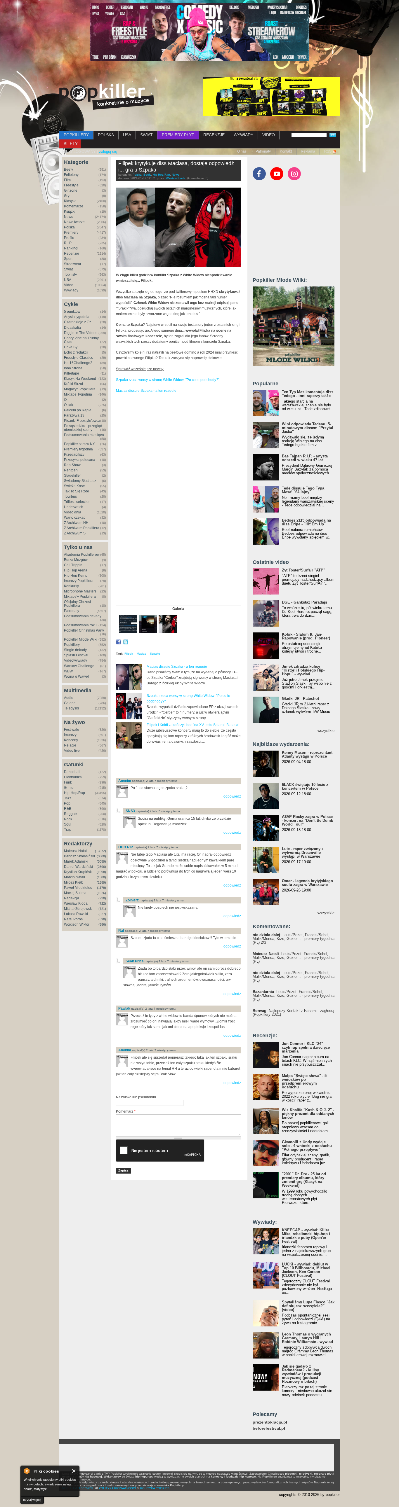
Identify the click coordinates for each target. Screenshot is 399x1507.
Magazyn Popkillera (80, 389)
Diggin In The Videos (80, 333)
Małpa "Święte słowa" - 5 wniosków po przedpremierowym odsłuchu (304, 1081)
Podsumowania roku (80, 625)
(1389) (101, 882)
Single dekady (75, 650)
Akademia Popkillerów (82, 555)
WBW (68, 671)
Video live (72, 751)
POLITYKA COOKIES (154, 1488)
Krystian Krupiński (78, 872)
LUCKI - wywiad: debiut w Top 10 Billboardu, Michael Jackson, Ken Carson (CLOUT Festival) (306, 1270)
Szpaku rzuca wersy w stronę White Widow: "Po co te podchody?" (167, 380)
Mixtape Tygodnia (78, 394)
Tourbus (70, 496)
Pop (67, 803)
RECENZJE (214, 134)
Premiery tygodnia (78, 449)
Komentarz (126, 1111)
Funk (68, 782)
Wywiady (71, 290)
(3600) (101, 856)
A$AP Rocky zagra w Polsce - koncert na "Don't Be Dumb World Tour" (307, 820)
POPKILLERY (76, 134)
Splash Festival (76, 655)
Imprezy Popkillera (78, 581)
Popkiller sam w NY (79, 444)
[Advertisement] (184, 763)
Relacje (70, 745)
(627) (102, 914)
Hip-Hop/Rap (74, 793)
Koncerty (71, 740)
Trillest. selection (77, 502)
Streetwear (72, 264)
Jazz (67, 798)
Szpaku (155, 653)
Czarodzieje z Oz (77, 322)
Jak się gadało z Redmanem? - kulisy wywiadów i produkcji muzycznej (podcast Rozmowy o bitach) (301, 1374)
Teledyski (71, 708)
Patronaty (263, 151)
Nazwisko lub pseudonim (136, 1097)
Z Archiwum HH (76, 523)
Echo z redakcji (76, 352)
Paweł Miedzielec (78, 888)
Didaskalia (72, 328)
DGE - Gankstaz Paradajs (304, 602)
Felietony (71, 175)
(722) (102, 903)
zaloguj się (108, 151)
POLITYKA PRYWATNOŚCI (117, 1488)
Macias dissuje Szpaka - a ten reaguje (146, 391)
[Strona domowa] (106, 96)
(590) (102, 919)
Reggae (70, 814)
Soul (67, 824)
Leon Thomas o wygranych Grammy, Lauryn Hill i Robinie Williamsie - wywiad (307, 1338)
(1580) (101, 877)
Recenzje (71, 253)
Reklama (308, 151)
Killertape (71, 373)
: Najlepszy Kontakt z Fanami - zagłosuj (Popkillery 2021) (293, 1012)
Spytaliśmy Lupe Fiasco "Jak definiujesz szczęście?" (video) (308, 1306)
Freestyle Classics (78, 358)
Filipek (128, 653)
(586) (102, 924)
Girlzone (70, 190)
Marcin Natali (74, 877)
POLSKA (106, 134)
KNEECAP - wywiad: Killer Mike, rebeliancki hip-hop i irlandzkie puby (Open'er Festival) (306, 1236)
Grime (69, 788)
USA (127, 134)
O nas (242, 151)
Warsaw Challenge (79, 666)
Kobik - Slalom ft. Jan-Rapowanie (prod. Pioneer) (306, 636)
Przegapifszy (74, 454)
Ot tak (68, 405)
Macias (141, 653)
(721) (102, 908)
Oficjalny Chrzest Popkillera (77, 604)
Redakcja (71, 898)
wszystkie (326, 730)
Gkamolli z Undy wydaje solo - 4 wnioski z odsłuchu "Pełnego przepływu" (307, 1146)
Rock (68, 819)
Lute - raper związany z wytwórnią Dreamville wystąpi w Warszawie (303, 853)
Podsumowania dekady (82, 616)
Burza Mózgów (76, 560)
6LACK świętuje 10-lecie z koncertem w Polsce (305, 786)
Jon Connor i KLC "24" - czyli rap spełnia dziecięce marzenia (306, 1047)
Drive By (70, 347)
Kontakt (286, 151)
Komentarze (73, 206)
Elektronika (73, 777)
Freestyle (71, 185)
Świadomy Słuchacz (80, 481)
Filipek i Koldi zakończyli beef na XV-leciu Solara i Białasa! (193, 725)
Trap (67, 830)
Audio (68, 698)
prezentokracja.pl (270, 1422)
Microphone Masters (80, 591)
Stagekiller (72, 475)
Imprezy (70, 735)
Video (68, 285)
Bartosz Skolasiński (79, 856)
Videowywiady (75, 660)
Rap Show (72, 465)
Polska (69, 227)
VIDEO (268, 134)
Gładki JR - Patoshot (300, 698)
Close (74, 1471)
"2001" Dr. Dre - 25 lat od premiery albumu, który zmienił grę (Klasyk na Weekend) (304, 1180)
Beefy (68, 169)
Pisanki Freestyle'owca (82, 421)
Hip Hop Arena (75, 570)
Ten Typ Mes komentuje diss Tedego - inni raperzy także (307, 394)
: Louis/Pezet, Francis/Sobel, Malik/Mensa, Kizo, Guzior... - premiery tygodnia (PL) (293, 958)
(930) (102, 898)
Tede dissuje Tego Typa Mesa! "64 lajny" (303, 490)
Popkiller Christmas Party (84, 630)
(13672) (100, 851)
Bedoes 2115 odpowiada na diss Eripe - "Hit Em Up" (306, 522)
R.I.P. (68, 243)
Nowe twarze (74, 222)
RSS (328, 151)
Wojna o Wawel (76, 676)
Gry (67, 196)
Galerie (70, 703)
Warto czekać (74, 517)
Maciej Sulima (75, 893)
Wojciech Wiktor (76, 924)
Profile (69, 238)
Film (67, 180)
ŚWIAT (146, 134)
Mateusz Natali (76, 851)
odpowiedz (232, 796)
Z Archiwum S (75, 533)
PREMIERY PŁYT (178, 134)
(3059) (101, 861)
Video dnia (72, 512)
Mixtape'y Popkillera (80, 597)
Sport (68, 259)
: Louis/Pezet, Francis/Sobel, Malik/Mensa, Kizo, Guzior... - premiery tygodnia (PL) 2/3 (293, 939)
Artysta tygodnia (76, 317)
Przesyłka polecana (79, 460)
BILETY (71, 143)
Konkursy (71, 586)
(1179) (101, 887)
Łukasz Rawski (76, 914)
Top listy (70, 274)
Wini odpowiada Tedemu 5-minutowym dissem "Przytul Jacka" (307, 428)
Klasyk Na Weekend (80, 379)
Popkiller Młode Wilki (80, 639)
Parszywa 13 (74, 415)
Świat (68, 269)
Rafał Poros (73, 919)
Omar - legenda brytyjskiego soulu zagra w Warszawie (307, 883)
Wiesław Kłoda (76, 903)
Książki (69, 211)
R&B (67, 809)
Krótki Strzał (73, 384)
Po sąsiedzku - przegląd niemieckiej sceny (83, 428)
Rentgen (71, 470)
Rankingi (71, 248)
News (68, 217)
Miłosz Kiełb (73, 882)
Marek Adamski (76, 861)
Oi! (66, 400)
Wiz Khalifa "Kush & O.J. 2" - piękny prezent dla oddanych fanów (308, 1114)
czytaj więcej (32, 1499)
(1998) (101, 872)
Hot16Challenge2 (78, 363)
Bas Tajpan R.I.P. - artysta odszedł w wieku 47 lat (305, 458)
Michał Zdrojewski (78, 909)
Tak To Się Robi (76, 491)
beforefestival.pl (269, 1428)
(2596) (101, 866)
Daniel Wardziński (78, 867)
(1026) (101, 893)
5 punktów (72, 312)
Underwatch (73, 507)
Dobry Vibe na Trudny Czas (81, 340)
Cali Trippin (73, 565)
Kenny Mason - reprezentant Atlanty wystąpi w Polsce (307, 754)
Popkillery (72, 645)
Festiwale (71, 730)
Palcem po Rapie (77, 410)
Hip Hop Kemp (75, 576)
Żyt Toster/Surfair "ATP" (303, 570)
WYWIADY (243, 134)
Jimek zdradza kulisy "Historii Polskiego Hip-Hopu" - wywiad (303, 670)
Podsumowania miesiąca (84, 435)
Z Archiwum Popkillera (81, 528)
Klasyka (70, 201)
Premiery (71, 232)
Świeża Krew (74, 486)
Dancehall (72, 772)
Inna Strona (73, 368)
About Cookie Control (26, 1471)
